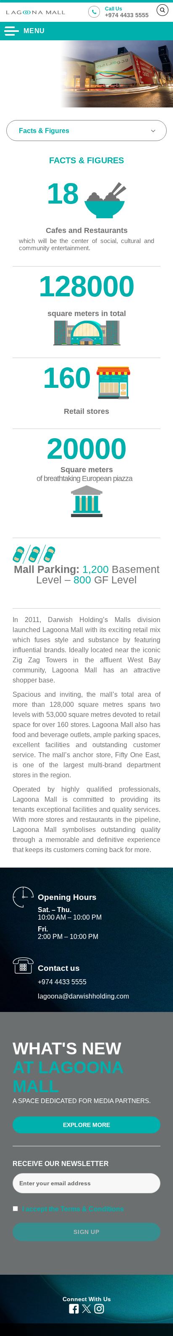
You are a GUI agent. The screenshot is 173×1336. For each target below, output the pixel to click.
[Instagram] (99, 1308)
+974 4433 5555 (62, 982)
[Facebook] (74, 1308)
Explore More (86, 1125)
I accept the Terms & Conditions (72, 1209)
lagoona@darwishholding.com (83, 996)
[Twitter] (86, 1308)
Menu (34, 30)
